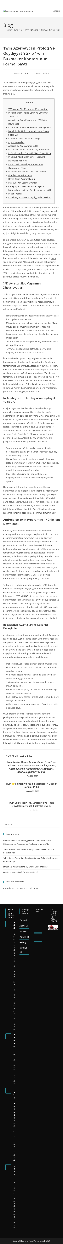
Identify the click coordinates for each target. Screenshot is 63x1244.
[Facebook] (38, 929)
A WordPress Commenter (14, 888)
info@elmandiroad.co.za (14, 1204)
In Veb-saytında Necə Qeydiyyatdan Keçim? (29, 197)
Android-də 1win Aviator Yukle (23, 146)
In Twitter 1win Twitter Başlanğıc (24, 138)
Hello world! (34, 888)
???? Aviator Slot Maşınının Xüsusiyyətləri (28, 109)
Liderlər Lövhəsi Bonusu (20, 175)
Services (23, 931)
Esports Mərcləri (16, 142)
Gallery (22, 942)
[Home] (4, 29)
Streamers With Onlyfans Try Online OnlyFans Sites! (25, 866)
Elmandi (23, 920)
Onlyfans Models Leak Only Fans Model (20, 872)
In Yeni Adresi (15, 193)
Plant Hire (24, 936)
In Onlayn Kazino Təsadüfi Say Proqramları (29, 149)
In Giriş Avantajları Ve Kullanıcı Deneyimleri (29, 127)
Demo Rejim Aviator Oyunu (21, 179)
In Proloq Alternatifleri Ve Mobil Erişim (27, 171)
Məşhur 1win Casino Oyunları (23, 182)
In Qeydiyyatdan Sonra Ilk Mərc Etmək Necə (29, 153)
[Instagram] (38, 938)
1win (53, 258)
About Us (23, 925)
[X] (38, 920)
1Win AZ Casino (40, 73)
